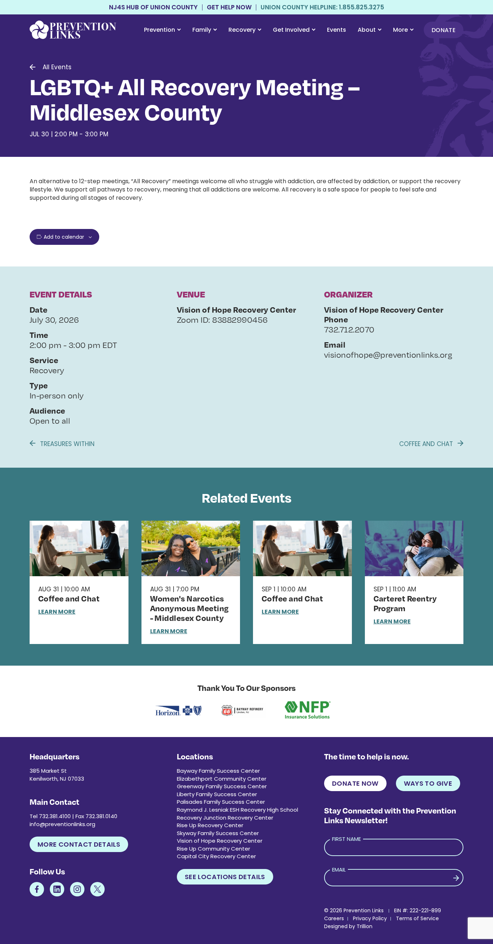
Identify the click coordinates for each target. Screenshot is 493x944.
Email (339, 869)
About (367, 30)
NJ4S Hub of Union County (153, 7)
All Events (57, 67)
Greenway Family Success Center (222, 786)
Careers (334, 918)
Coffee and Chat (427, 444)
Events (336, 30)
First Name (346, 839)
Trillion (364, 926)
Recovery (242, 30)
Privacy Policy (370, 918)
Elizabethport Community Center (221, 778)
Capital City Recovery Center (216, 856)
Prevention (159, 30)
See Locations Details (225, 876)
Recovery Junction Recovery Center (225, 817)
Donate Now (355, 783)
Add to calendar (64, 237)
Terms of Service (417, 918)
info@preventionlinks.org (62, 824)
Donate (443, 30)
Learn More (56, 612)
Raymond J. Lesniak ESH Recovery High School (237, 809)
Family (201, 30)
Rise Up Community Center (213, 848)
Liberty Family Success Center (217, 794)
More (400, 30)
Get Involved (291, 30)
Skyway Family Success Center (218, 833)
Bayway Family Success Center (218, 771)
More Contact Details (79, 844)
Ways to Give (428, 783)
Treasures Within (66, 444)
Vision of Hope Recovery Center (219, 840)
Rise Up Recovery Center (210, 825)
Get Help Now (229, 7)
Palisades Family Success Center (221, 802)
